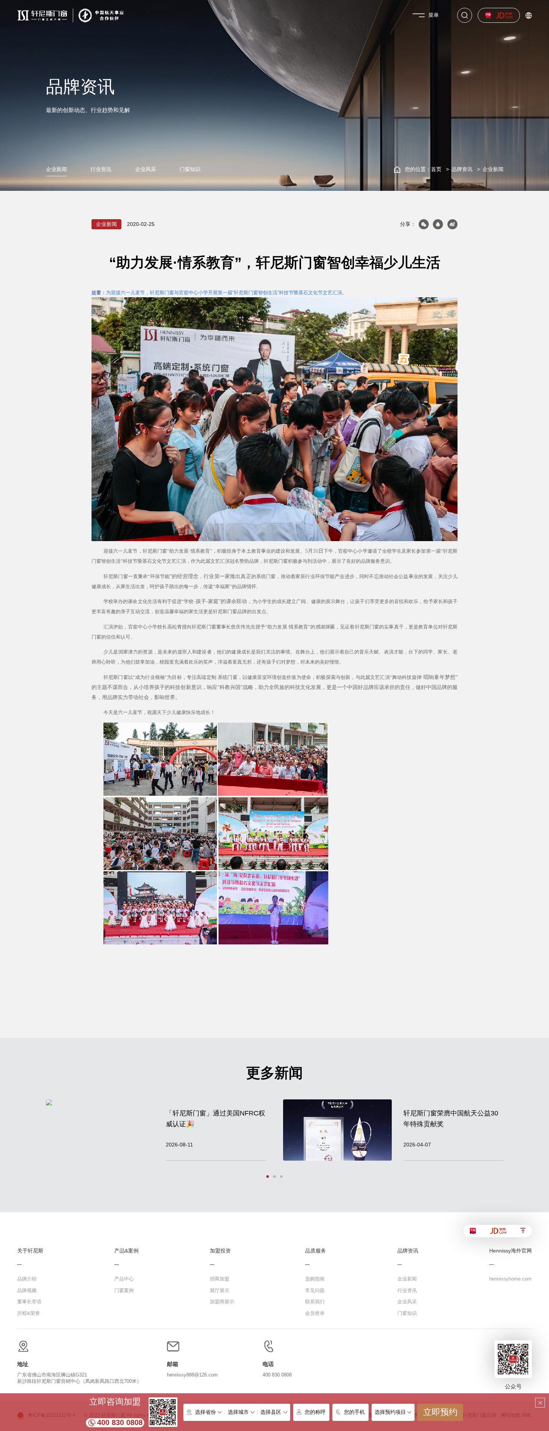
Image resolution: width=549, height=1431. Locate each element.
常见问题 (315, 1290)
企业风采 (145, 169)
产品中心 (124, 1279)
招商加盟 (219, 1279)
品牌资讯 (462, 169)
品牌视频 (27, 1290)
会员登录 (315, 1313)
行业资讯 (100, 169)
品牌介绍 (27, 1279)
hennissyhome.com (510, 1279)
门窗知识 (190, 169)
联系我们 (315, 1301)
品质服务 (315, 1251)
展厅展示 (219, 1290)
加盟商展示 (222, 1301)
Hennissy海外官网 (510, 1251)
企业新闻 (56, 169)
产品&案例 (126, 1251)
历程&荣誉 (28, 1313)
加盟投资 (220, 1251)
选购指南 (315, 1279)
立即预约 (440, 1412)
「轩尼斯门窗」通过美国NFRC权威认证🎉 (215, 1118)
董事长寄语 (29, 1301)
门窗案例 (124, 1290)
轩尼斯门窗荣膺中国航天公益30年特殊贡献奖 (450, 1118)
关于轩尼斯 (30, 1251)
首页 (436, 169)
